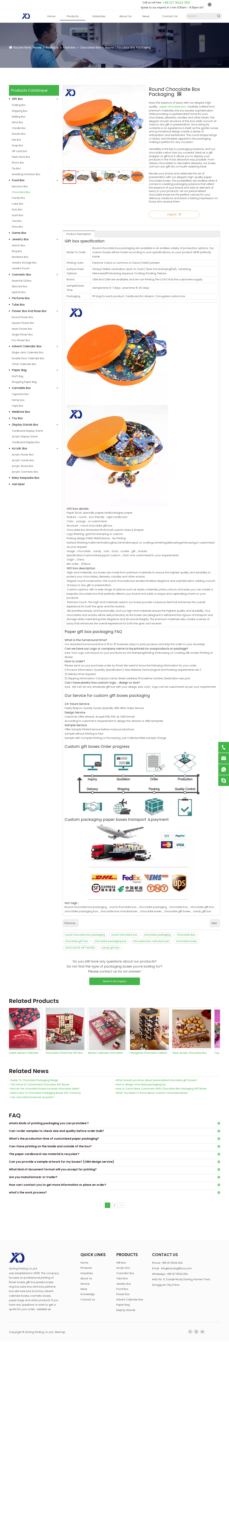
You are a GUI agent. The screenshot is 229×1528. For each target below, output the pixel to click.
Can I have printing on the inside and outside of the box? (50, 1146)
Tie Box (16, 168)
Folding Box (19, 105)
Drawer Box (19, 134)
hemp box (18, 400)
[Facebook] (190, 1332)
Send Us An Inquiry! (114, 981)
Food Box (18, 180)
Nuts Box (17, 209)
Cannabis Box (21, 388)
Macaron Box (20, 186)
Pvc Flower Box (21, 340)
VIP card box (19, 151)
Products (86, 1268)
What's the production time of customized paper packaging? (54, 1139)
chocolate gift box (76, 941)
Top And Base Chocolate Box (198, 1053)
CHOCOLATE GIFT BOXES (80, 947)
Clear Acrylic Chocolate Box (154, 1053)
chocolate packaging (157, 935)
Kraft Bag (17, 376)
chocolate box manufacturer (151, 941)
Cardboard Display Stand (27, 431)
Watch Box (18, 245)
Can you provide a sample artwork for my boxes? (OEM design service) (61, 1162)
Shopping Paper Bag (24, 382)
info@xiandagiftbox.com (176, 1268)
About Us (86, 1278)
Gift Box (17, 99)
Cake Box (17, 204)
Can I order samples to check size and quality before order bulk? (56, 1131)
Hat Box (16, 140)
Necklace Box (20, 257)
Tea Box (17, 221)
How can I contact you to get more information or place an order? (57, 1185)
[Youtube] (202, 1332)
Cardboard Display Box (26, 442)
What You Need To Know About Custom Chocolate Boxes (152, 1093)
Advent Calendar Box (27, 346)
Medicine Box (21, 412)
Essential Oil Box (21, 280)
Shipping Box (19, 111)
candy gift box (110, 947)
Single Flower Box (22, 334)
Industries (87, 1273)
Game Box (19, 233)
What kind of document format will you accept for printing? (53, 1169)
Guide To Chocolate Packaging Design (34, 1080)
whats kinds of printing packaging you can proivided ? (49, 1123)
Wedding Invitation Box (26, 174)
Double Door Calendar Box (28, 358)
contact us (44, 1309)
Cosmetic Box (21, 274)
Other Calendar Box (24, 364)
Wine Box (17, 122)
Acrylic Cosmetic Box (25, 472)
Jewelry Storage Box (24, 262)
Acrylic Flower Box (23, 454)
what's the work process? (28, 1192)
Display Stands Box (25, 425)
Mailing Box (18, 116)
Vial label (18, 484)
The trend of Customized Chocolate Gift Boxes (39, 1084)
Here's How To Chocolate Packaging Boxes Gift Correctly (45, 1093)
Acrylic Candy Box (23, 460)
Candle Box (19, 128)
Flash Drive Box (21, 157)
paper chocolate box (173, 106)
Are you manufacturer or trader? (33, 1177)
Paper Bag (19, 370)
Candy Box (18, 198)
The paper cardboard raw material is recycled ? (44, 1154)
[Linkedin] (196, 1332)
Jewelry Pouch (21, 268)
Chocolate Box (21, 192)
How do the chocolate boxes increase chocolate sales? (45, 1088)
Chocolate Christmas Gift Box (29, 1053)
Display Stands (125, 1310)
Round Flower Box (22, 317)
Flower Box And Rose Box (29, 311)
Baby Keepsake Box (25, 478)
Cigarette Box (20, 394)
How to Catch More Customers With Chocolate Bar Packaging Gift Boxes (161, 1088)
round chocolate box (124, 935)
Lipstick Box (19, 292)
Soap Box (17, 145)
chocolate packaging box (110, 941)
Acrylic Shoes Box (22, 466)
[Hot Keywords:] (219, 16)
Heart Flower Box (22, 329)
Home (84, 1262)
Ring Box (17, 251)
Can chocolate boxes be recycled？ (32, 1097)
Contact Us (88, 1299)
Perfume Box (21, 298)
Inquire (172, 214)
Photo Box (18, 162)
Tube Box (18, 305)
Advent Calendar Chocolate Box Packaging (72, 1053)
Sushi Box (17, 215)
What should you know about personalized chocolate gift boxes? (156, 1080)
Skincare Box (19, 286)
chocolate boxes (186, 941)
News (84, 1289)
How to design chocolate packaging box (141, 1084)
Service (85, 1284)
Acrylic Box (19, 448)
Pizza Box (17, 226)
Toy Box (17, 418)
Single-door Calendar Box (27, 352)
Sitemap (60, 1332)
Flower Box (123, 1294)
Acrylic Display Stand (25, 436)
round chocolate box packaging (85, 935)
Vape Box (17, 406)
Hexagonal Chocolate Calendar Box (114, 1053)
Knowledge (88, 1294)
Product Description (78, 234)
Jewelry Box (20, 239)
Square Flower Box (23, 323)
